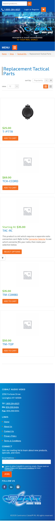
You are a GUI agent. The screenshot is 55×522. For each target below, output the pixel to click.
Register (35, 9)
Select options (12, 252)
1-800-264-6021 (12, 9)
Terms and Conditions (26, 468)
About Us (8, 426)
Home (4, 54)
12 (10, 86)
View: (4, 86)
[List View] (50, 86)
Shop (12, 54)
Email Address (9, 458)
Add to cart (10, 138)
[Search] (29, 4)
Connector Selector (37, 239)
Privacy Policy (10, 436)
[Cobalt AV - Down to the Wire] (27, 26)
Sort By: (28, 80)
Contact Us (9, 431)
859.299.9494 (12, 407)
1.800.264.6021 (12, 403)
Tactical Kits (22, 54)
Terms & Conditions (12, 441)
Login (26, 9)
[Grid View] (45, 86)
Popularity (38, 80)
